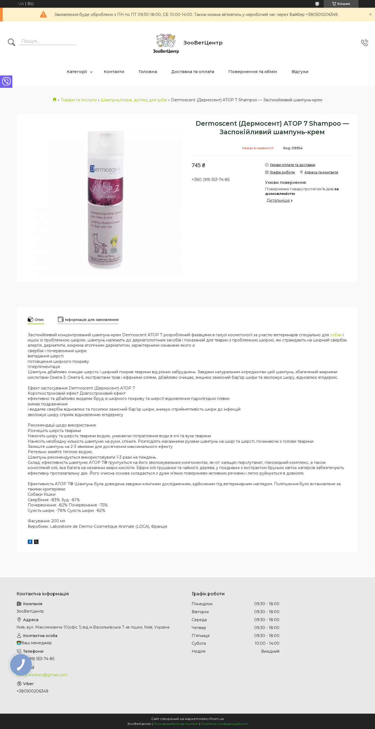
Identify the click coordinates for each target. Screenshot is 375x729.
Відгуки (300, 71)
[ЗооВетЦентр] (166, 43)
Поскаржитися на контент (175, 724)
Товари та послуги (79, 99)
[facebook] (30, 542)
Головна (148, 71)
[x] (36, 542)
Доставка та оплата (192, 71)
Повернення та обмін (252, 71)
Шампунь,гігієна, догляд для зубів (133, 99)
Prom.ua (216, 719)
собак (336, 334)
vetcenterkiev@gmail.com (42, 674)
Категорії (77, 71)
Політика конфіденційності (224, 724)
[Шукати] (11, 43)
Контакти (114, 71)
